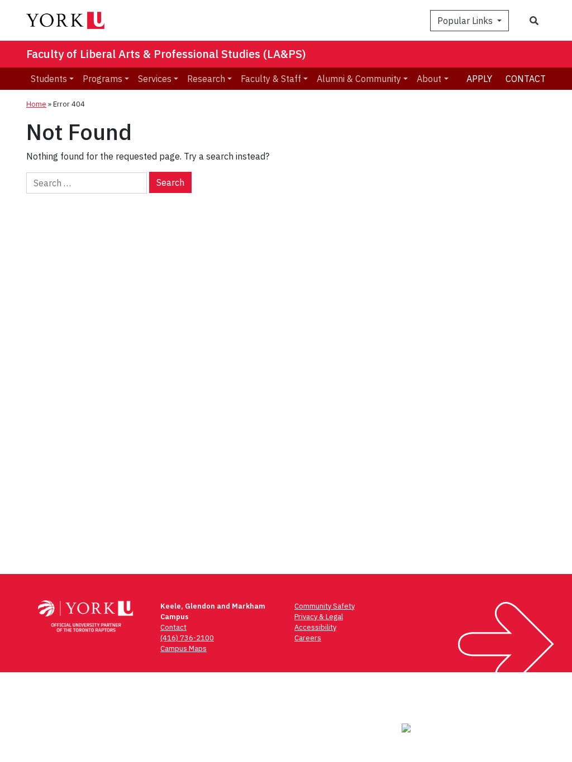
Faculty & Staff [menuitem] (271, 78)
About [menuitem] (429, 78)
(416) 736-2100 (187, 638)
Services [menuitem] (154, 78)
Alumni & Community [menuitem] (359, 78)
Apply (479, 78)
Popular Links (466, 20)
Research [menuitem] (206, 78)
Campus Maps (183, 648)
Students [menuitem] (49, 78)
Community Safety (324, 606)
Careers (307, 638)
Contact (526, 78)
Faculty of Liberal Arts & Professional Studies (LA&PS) (166, 53)
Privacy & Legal (318, 616)
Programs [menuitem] (102, 78)
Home (36, 104)
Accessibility (315, 627)
